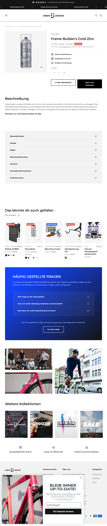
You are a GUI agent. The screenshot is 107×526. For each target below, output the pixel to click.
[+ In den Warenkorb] (19, 240)
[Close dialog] (81, 478)
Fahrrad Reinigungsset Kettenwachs (91, 251)
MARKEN (96, 478)
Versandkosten (64, 47)
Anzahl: (54, 68)
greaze (87, 246)
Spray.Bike (55, 34)
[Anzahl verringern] (54, 72)
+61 (37, 257)
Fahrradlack (10, 26)
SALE (94, 482)
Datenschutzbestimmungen (64, 499)
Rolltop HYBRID (12, 249)
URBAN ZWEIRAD (11, 246)
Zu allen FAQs (53, 329)
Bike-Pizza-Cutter (52, 249)
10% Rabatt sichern (63, 511)
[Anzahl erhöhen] (64, 72)
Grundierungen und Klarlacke (30, 26)
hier (39, 114)
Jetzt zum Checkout (89, 83)
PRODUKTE (97, 475)
